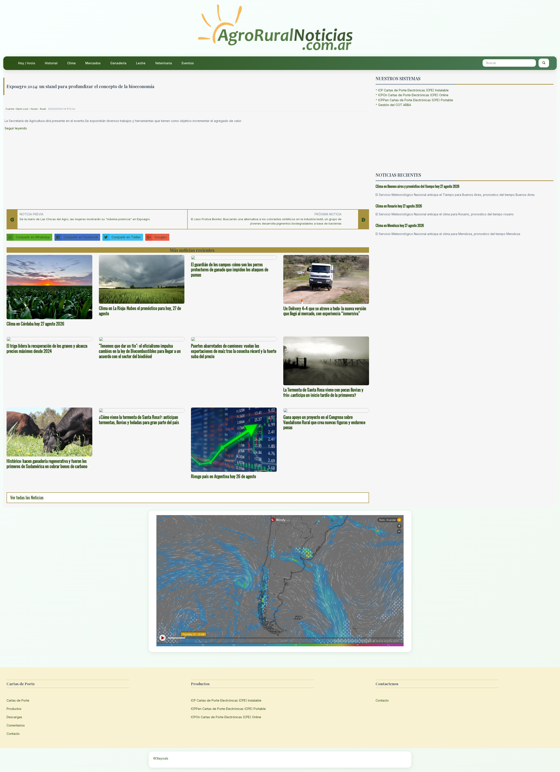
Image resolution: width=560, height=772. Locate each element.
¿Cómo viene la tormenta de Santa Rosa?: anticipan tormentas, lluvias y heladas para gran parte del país (139, 419)
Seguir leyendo (16, 128)
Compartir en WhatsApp (33, 237)
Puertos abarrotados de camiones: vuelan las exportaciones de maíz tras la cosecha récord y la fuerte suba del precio (233, 351)
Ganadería (118, 63)
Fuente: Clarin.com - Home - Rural (26, 108)
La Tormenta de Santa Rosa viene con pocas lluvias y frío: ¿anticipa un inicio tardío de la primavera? (323, 392)
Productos (14, 709)
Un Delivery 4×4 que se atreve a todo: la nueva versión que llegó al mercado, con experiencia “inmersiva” (324, 311)
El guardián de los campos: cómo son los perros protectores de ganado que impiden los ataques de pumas (229, 270)
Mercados (93, 63)
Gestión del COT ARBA (394, 105)
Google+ (160, 237)
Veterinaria (163, 63)
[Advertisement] (136, 168)
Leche (140, 63)
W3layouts (160, 758)
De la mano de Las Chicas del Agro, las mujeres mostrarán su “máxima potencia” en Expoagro (85, 219)
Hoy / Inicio (26, 63)
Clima (71, 63)
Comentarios (16, 725)
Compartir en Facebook (81, 237)
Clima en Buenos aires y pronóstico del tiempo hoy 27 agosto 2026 (417, 186)
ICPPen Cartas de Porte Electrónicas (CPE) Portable (415, 100)
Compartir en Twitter (126, 237)
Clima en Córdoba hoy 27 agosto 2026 (35, 324)
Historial (51, 63)
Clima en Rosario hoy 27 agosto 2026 (399, 206)
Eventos (188, 63)
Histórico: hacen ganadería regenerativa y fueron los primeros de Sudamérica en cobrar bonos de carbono (47, 463)
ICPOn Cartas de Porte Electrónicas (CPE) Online (413, 95)
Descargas (14, 717)
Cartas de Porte (18, 700)
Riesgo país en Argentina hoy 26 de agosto (223, 476)
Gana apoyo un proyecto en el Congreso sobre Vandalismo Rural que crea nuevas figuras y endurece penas (324, 422)
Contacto (13, 733)
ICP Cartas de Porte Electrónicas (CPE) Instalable (413, 90)
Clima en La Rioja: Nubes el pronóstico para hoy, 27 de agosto (140, 310)
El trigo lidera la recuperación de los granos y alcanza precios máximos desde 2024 (47, 348)
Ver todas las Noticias (27, 497)
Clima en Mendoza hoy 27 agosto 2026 (400, 225)
